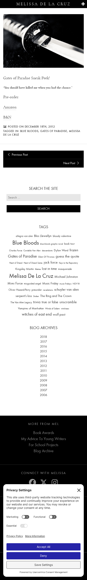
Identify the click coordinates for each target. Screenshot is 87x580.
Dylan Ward (61, 250)
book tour (69, 243)
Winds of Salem (52, 308)
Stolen (36, 296)
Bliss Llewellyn (43, 236)
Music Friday (50, 283)
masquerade (65, 269)
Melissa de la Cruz (43, 4)
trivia (36, 302)
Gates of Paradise (53, 131)
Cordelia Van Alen (32, 250)
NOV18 (76, 283)
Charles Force (15, 250)
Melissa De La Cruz (31, 276)
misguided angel (32, 283)
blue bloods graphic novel (51, 244)
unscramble (68, 302)
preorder (37, 290)
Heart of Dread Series (33, 263)
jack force (51, 262)
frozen (74, 250)
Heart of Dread (15, 263)
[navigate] (83, 4)
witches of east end (37, 314)
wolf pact (59, 314)
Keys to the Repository (68, 263)
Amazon (9, 107)
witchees (65, 308)
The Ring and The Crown (56, 296)
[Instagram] (54, 482)
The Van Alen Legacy (21, 302)
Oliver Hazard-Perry (19, 290)
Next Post (69, 163)
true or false (50, 302)
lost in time (49, 269)
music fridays (65, 283)
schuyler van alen (66, 289)
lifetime (38, 269)
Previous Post (19, 154)
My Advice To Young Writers (43, 438)
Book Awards (43, 432)
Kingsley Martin (24, 269)
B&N (7, 117)
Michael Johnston (66, 277)
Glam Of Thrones (46, 256)
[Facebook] (32, 482)
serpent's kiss (24, 296)
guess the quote (67, 256)
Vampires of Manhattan (31, 308)
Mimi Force (15, 283)
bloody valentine (62, 236)
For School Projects (43, 445)
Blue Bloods (29, 131)
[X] (43, 482)
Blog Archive (44, 451)
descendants (47, 250)
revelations (48, 289)
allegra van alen (24, 236)
